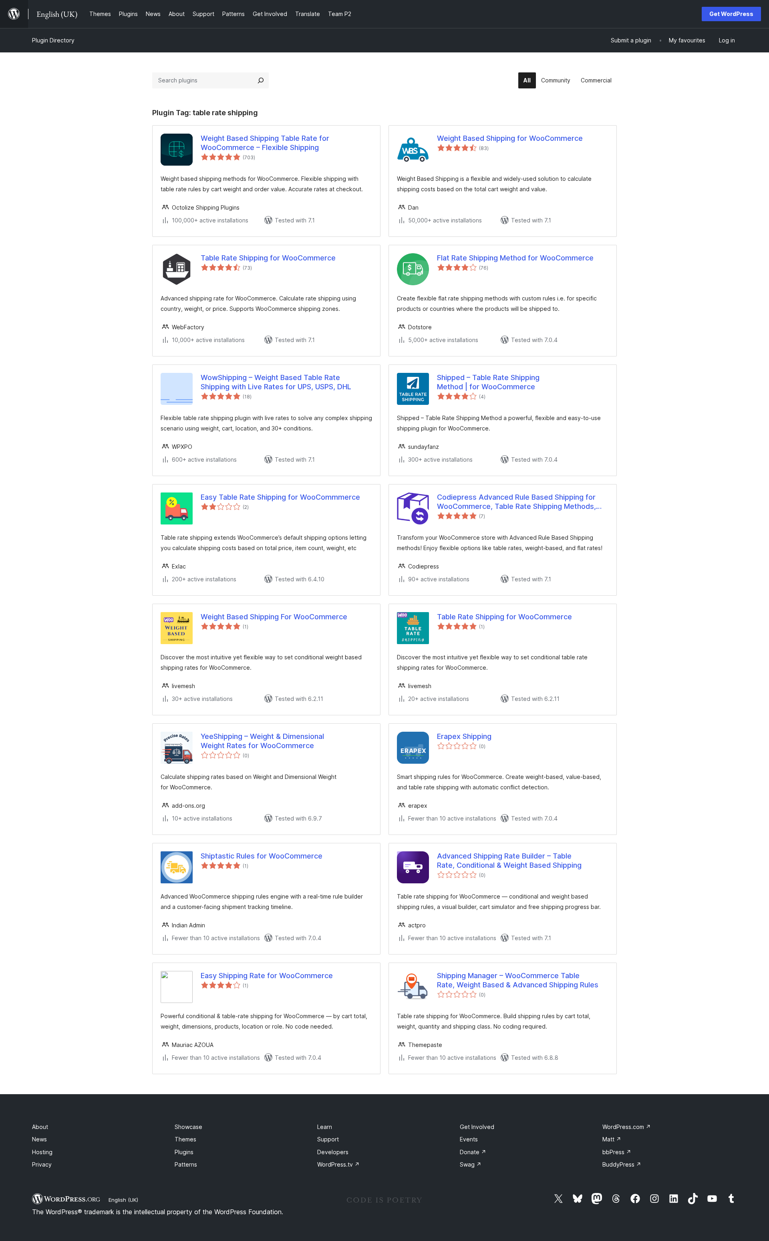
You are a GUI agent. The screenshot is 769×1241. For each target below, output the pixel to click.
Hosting (42, 1152)
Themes (185, 1139)
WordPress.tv (338, 1164)
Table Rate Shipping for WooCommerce (268, 258)
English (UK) (123, 1200)
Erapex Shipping (464, 736)
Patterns (186, 1164)
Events (469, 1139)
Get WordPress (731, 13)
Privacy (42, 1164)
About (40, 1126)
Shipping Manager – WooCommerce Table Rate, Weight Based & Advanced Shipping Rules (517, 980)
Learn (324, 1126)
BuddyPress (621, 1164)
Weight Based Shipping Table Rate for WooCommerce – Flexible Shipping (265, 143)
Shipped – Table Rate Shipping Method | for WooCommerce (488, 382)
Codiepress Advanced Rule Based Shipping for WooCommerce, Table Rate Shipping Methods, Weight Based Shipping (516, 502)
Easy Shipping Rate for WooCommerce (267, 975)
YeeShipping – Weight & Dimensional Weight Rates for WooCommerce (262, 741)
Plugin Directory (53, 40)
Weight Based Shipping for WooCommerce (510, 138)
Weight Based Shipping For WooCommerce (274, 616)
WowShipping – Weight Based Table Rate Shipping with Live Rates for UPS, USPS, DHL (276, 382)
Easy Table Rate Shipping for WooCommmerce (280, 497)
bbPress (616, 1152)
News (39, 1139)
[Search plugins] (261, 80)
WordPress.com (626, 1126)
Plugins (184, 1152)
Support (328, 1139)
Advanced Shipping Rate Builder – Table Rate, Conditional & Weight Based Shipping (509, 860)
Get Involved (477, 1126)
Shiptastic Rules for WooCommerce (261, 856)
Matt (611, 1139)
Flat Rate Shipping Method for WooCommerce (515, 258)
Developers (332, 1152)
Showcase (188, 1126)
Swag (470, 1164)
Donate (473, 1152)
